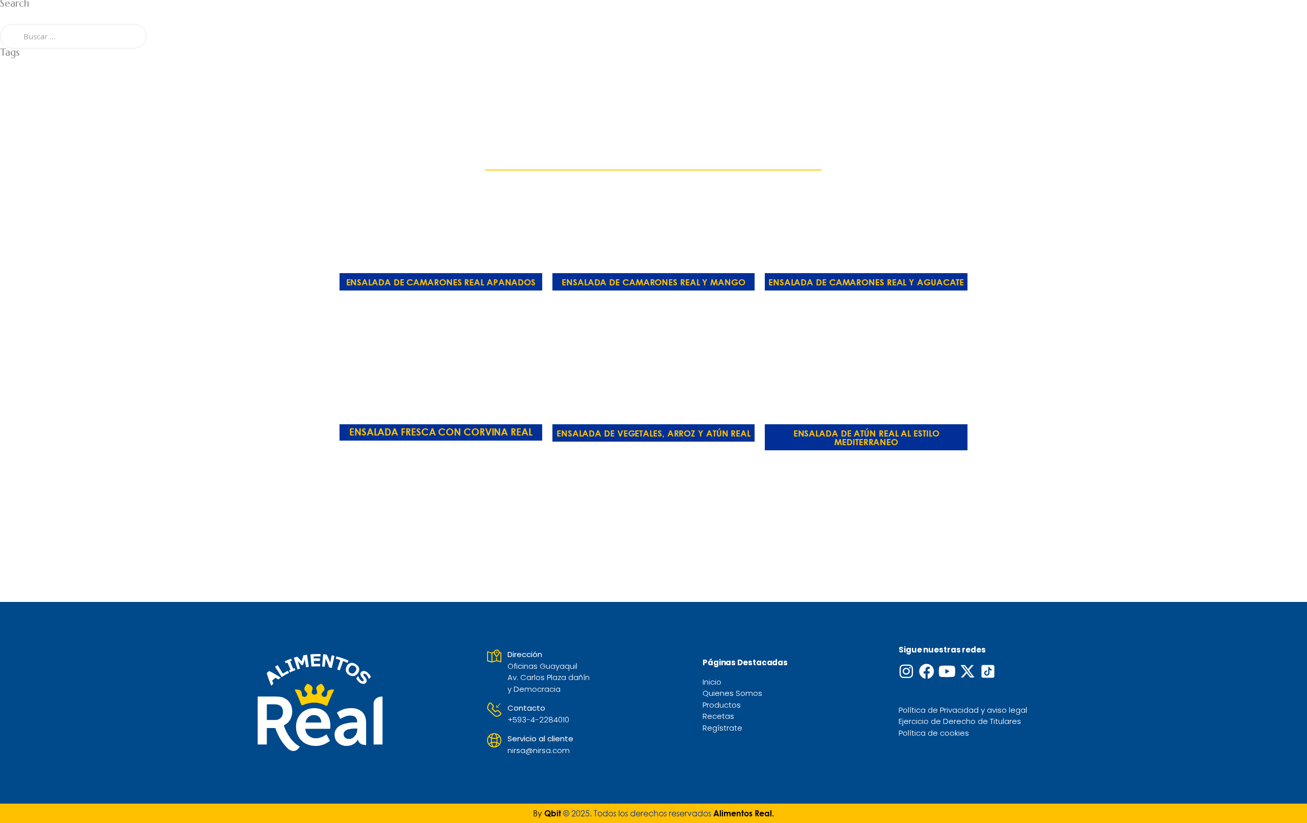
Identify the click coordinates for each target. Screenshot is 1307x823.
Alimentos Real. (742, 813)
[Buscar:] (73, 36)
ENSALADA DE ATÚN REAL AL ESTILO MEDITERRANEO (866, 437)
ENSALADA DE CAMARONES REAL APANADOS (441, 282)
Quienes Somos (732, 693)
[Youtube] (947, 671)
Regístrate (722, 727)
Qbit (552, 813)
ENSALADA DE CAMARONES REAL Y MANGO (653, 282)
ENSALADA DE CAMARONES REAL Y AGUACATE (866, 282)
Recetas (718, 716)
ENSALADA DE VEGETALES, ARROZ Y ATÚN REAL (653, 433)
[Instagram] (906, 671)
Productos (722, 704)
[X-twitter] (967, 671)
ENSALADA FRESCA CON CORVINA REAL (441, 432)
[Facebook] (926, 671)
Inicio (712, 681)
